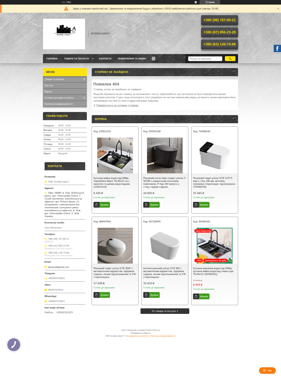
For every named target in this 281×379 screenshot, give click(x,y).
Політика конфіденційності (59, 104)
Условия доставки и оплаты (59, 97)
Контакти (105, 58)
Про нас (49, 85)
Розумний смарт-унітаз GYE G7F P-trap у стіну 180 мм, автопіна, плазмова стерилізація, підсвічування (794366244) (214, 182)
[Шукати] (230, 58)
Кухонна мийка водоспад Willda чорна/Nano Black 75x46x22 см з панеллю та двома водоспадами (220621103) (112, 182)
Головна (52, 58)
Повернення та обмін (132, 58)
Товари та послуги (76, 58)
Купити (104, 204)
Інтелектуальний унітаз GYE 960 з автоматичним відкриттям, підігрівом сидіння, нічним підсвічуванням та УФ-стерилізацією (164, 272)
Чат (270, 370)
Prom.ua (156, 330)
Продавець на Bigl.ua (140, 333)
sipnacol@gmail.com (58, 267)
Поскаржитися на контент (137, 336)
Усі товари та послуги (164, 311)
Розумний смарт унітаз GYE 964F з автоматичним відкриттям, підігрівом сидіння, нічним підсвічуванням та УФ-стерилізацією (115, 272)
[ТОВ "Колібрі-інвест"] (64, 33)
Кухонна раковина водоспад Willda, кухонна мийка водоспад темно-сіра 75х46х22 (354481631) (213, 271)
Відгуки (48, 91)
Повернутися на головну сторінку (117, 105)
